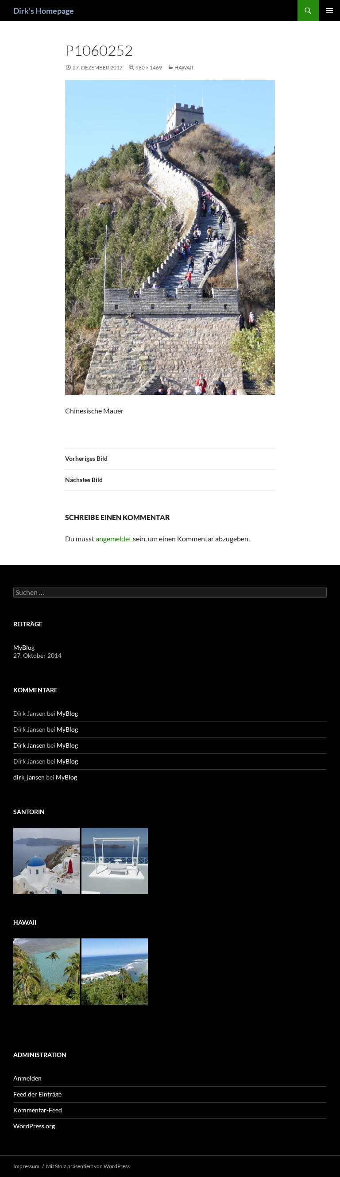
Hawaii (183, 67)
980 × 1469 (148, 67)
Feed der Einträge (37, 1094)
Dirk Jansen (29, 745)
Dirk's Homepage (43, 10)
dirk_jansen (29, 777)
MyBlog (24, 647)
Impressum (26, 1166)
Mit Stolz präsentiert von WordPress (88, 1166)
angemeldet (113, 538)
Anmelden (27, 1078)
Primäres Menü (329, 10)
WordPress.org (34, 1126)
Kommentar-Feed (37, 1110)
